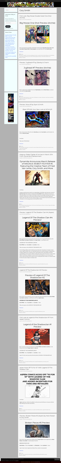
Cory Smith (39, 55)
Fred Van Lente (34, 205)
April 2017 (24, 55)
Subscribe (7, 26)
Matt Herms (26, 56)
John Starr (41, 409)
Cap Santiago (22, 147)
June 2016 (23, 98)
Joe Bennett (43, 205)
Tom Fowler (27, 206)
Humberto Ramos (38, 147)
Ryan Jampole (36, 56)
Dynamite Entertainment (27, 205)
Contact (41, 0)
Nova (47, 147)
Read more (21, 51)
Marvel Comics (43, 147)
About (37, 0)
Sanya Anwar (29, 98)
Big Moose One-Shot (34, 55)
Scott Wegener (23, 206)
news (20, 206)
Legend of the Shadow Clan (46, 409)
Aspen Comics (23, 311)
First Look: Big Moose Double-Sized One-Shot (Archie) (35, 17)
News (21, 204)
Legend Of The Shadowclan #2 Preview (33, 270)
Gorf (49, 55)
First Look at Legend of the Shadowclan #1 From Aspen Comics (36, 318)
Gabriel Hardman (38, 205)
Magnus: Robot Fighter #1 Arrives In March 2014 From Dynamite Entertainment (36, 155)
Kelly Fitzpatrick (22, 56)
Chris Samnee (26, 147)
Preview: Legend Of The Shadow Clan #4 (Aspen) (37, 212)
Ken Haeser (46, 205)
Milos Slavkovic (42, 454)
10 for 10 (22, 409)
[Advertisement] (12, 75)
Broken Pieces (30, 454)
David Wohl (30, 311)
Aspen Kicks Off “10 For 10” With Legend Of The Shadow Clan (36, 368)
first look (42, 55)
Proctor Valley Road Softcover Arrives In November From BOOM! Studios (10, 44)
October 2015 (50, 147)
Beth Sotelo (26, 454)
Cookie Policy (17, 460)
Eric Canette (34, 147)
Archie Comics (29, 55)
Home (6, 0)
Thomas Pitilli (43, 56)
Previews (21, 0)
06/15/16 (22, 97)
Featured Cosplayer (14, 0)
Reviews (26, 0)
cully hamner (43, 97)
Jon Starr (33, 311)
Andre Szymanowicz (26, 97)
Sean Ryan (39, 56)
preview (29, 56)
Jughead (21, 98)
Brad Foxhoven (30, 409)
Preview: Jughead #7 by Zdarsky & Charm (34, 62)
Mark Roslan (38, 454)
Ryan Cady (32, 56)
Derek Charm (48, 97)
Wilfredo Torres (48, 56)
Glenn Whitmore (46, 55)
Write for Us (32, 0)
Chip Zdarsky (36, 97)
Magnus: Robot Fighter (51, 205)
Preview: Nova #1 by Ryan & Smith (31, 104)
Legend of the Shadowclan (38, 311)
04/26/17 (22, 55)
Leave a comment (23, 57)
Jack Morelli (52, 55)
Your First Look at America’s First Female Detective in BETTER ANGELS (10, 53)
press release (44, 361)
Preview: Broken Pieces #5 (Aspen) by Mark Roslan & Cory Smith (37, 416)
